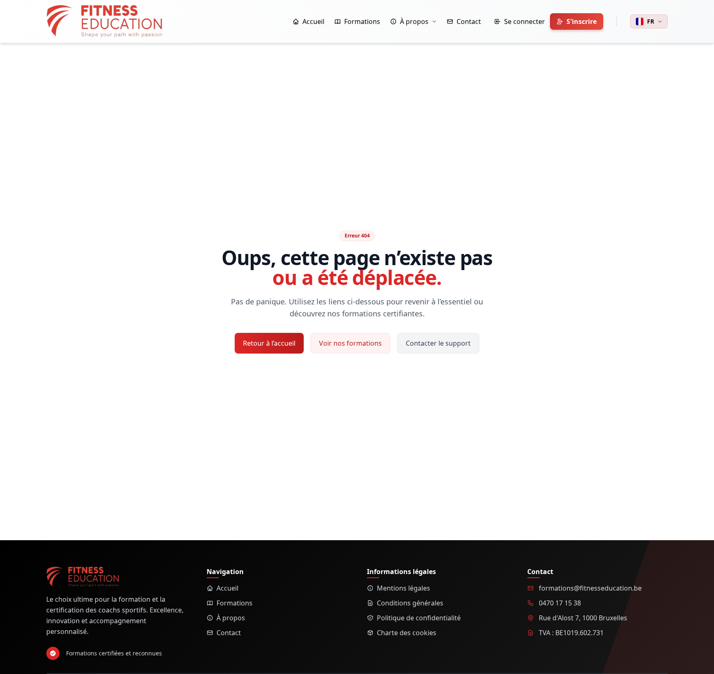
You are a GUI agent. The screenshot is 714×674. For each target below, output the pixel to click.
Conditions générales (410, 603)
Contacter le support (438, 343)
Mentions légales (403, 588)
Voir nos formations (350, 343)
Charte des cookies (406, 632)
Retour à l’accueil (269, 343)
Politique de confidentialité (419, 617)
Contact (229, 632)
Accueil (227, 588)
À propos (231, 617)
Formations (234, 603)
